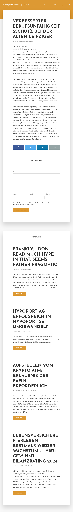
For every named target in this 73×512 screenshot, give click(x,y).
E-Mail (31, 194)
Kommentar (16, 172)
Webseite (47, 194)
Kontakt (44, 4)
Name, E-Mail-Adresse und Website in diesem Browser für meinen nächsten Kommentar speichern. (34, 203)
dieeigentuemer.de (12, 5)
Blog (37, 4)
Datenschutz (62, 4)
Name (15, 194)
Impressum (53, 4)
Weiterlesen (19, 293)
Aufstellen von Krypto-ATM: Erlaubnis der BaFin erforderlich (33, 376)
